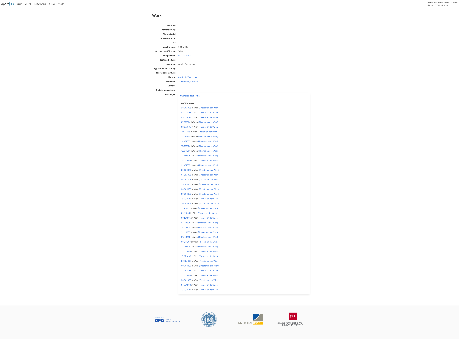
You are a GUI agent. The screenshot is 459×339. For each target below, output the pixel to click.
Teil (173, 42)
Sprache (171, 86)
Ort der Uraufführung (165, 51)
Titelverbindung (168, 29)
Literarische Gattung (165, 73)
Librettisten (170, 81)
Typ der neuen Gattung (164, 68)
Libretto (171, 77)
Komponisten (169, 55)
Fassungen (170, 94)
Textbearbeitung (167, 60)
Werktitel (171, 25)
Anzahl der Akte (167, 38)
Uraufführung (169, 47)
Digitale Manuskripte (165, 90)
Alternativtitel (169, 34)
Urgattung (170, 64)
